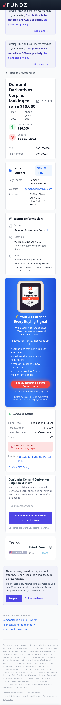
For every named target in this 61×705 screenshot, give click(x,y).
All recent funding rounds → (19, 624)
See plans (14, 598)
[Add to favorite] (44, 101)
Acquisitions (8, 699)
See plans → (41, 30)
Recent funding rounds (13, 692)
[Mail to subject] (50, 101)
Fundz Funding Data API (36, 684)
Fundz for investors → (15, 629)
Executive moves (50, 696)
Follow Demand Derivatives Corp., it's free (31, 518)
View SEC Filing (20, 467)
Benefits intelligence (31, 696)
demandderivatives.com (38, 188)
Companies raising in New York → (22, 619)
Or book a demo (34, 598)
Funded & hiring (33, 692)
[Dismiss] (51, 31)
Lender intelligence (11, 696)
